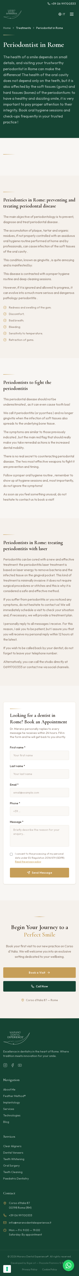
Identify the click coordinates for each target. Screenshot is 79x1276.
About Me (9, 1089)
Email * (14, 784)
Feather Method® (14, 1096)
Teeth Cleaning (12, 1172)
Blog (6, 1122)
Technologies (11, 1115)
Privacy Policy (29, 1269)
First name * (18, 747)
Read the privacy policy (28, 861)
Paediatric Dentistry (16, 1178)
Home (7, 28)
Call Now (42, 986)
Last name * (17, 766)
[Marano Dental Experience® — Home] (12, 14)
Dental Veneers (13, 1152)
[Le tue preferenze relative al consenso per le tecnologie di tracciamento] (7, 1269)
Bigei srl (31, 1262)
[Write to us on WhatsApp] (68, 1265)
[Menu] (72, 14)
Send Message (42, 872)
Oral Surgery (11, 1165)
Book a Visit (37, 972)
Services (8, 1109)
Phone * (15, 803)
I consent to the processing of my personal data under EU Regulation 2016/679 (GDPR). (40, 857)
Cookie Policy (49, 1269)
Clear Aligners (12, 1146)
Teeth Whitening (13, 1159)
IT (64, 14)
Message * (16, 822)
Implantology (11, 1102)
